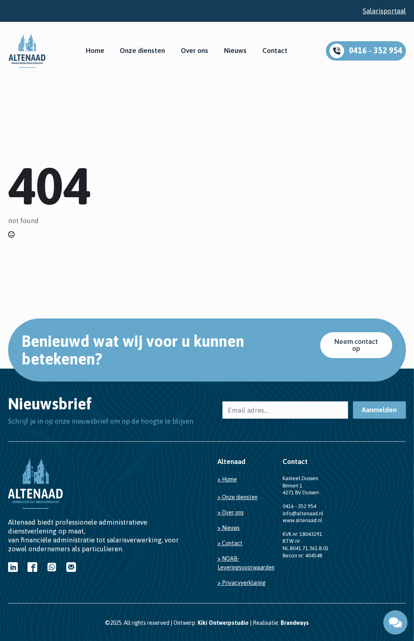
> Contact (230, 543)
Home (95, 50)
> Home (227, 479)
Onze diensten (142, 50)
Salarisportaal (384, 11)
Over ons (194, 50)
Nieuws (235, 50)
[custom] (13, 567)
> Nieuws (229, 528)
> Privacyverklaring (242, 583)
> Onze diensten (238, 497)
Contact (274, 50)
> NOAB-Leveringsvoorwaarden (246, 563)
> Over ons (231, 512)
